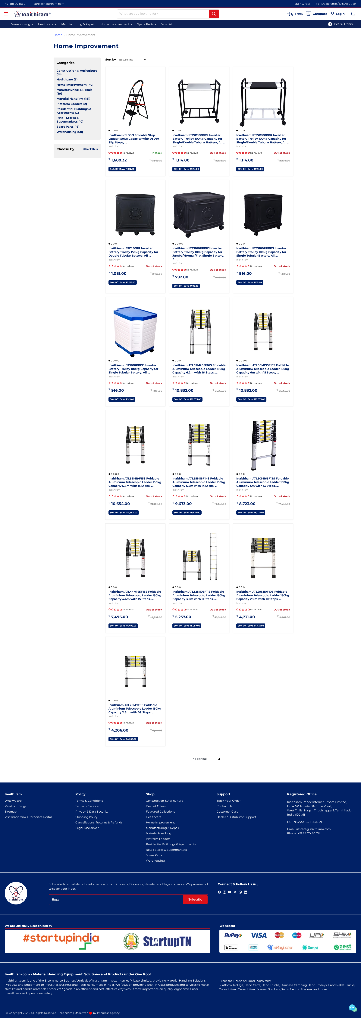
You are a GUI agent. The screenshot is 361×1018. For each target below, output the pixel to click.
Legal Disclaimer (87, 828)
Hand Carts (252, 985)
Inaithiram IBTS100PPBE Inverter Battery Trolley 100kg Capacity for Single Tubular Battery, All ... (133, 368)
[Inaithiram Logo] (32, 14)
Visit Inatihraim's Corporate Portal (28, 817)
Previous (200, 758)
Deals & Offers (155, 806)
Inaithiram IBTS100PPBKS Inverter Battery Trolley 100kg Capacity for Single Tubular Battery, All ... (261, 251)
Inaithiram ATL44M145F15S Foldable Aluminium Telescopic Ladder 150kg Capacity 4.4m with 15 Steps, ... (134, 595)
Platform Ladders (69, 104)
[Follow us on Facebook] (219, 891)
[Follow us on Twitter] (235, 891)
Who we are (13, 800)
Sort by (110, 59)
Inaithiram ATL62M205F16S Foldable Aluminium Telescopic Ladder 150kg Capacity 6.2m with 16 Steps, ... (198, 368)
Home (58, 35)
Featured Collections (160, 811)
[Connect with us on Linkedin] (245, 891)
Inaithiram (114, 146)
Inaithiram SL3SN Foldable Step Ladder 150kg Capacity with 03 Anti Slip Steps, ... (134, 138)
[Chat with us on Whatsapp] (240, 891)
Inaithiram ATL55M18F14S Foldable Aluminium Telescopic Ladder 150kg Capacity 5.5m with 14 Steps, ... (198, 482)
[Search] (214, 14)
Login (340, 14)
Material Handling (70, 98)
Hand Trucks (270, 985)
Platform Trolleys (231, 985)
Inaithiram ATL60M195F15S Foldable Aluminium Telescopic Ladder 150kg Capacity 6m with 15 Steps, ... (262, 368)
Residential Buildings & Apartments (74, 110)
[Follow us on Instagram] (224, 891)
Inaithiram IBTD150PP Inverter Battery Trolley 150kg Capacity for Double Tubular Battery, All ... (133, 251)
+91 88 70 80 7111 (16, 3)
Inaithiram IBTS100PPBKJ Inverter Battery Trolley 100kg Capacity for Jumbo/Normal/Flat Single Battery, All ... (198, 253)
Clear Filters (90, 149)
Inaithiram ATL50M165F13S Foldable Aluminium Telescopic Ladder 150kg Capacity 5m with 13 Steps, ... (262, 482)
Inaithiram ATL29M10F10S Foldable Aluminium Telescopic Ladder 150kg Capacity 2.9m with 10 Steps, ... (262, 595)
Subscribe (195, 899)
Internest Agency (108, 1013)
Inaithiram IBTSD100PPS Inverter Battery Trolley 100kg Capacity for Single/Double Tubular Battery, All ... (198, 138)
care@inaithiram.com (49, 3)
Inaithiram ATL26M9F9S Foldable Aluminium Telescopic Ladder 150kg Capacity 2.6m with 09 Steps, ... (134, 708)
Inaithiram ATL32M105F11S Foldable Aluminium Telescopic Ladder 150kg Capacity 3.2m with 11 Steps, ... (198, 595)
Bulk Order (303, 3)
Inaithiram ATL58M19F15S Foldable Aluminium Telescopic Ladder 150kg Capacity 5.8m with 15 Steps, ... (134, 482)
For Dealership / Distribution (336, 3)
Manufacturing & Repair (74, 90)
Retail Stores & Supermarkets (68, 119)
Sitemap (11, 811)
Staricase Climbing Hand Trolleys (304, 985)
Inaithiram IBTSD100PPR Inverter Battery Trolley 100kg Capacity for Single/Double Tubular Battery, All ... (262, 138)
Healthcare (65, 79)
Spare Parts (65, 126)
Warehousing (67, 132)
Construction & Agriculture (77, 70)
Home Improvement (72, 84)
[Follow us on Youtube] (229, 891)
